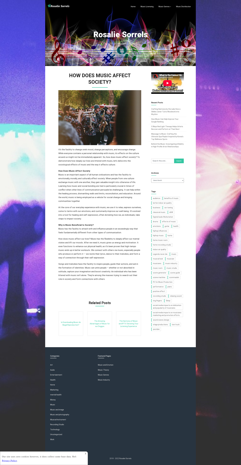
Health (52, 380)
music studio (171, 268)
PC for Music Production (162, 282)
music (173, 254)
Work (52, 439)
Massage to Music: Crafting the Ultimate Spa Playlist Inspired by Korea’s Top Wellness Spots (167, 136)
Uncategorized (56, 434)
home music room (160, 240)
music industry (171, 263)
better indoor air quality (162, 203)
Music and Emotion (105, 365)
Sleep (168, 301)
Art (51, 365)
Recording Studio (57, 425)
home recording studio (162, 245)
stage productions (160, 325)
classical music (159, 212)
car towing (168, 208)
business (156, 208)
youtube (156, 329)
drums (155, 222)
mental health (56, 395)
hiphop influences (160, 231)
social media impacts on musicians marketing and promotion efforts (167, 314)
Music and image (57, 410)
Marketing (54, 390)
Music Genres (164, 7)
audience (156, 198)
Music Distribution (183, 7)
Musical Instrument (58, 420)
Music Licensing (147, 7)
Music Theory (103, 370)
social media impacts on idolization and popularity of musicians (167, 306)
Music (52, 405)
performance (158, 287)
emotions (157, 226)
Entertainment (56, 375)
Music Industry (104, 380)
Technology (55, 430)
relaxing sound (176, 296)
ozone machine (159, 277)
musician (170, 259)
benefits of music (171, 198)
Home (133, 7)
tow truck (175, 325)
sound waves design (161, 320)
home (170, 236)
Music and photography (59, 415)
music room (158, 268)
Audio (52, 370)
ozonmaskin (174, 277)
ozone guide (175, 273)
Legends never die (160, 254)
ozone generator (159, 273)
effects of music (169, 222)
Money (53, 400)
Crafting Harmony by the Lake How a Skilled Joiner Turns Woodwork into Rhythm (165, 111)
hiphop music (158, 236)
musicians (157, 263)
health (175, 226)
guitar (167, 226)
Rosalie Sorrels (125, 458)
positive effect (159, 291)
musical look (158, 259)
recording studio (159, 296)
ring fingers (157, 301)
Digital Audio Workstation (163, 217)
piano (169, 287)
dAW (171, 212)
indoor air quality (159, 249)
